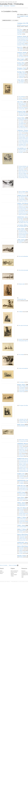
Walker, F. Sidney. (21, 517)
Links (22, 577)
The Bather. (21, 483)
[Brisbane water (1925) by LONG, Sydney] (7, 290)
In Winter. (20, 106)
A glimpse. (21, 98)
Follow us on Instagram (13, 565)
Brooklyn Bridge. (22, 515)
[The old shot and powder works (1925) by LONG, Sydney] (7, 276)
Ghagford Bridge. (22, 76)
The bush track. (22, 520)
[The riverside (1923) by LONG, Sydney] (7, 360)
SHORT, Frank (21, 492)
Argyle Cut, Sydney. (22, 167)
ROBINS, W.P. (20, 474)
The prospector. (22, 387)
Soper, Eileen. (20, 497)
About (1, 5)
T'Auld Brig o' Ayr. (22, 115)
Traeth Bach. (21, 77)
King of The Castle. (22, 103)
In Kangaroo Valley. (23, 422)
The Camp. (21, 547)
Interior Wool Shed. (23, 535)
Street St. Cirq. (21, 69)
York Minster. (21, 512)
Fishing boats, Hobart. (23, 119)
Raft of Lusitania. (22, 495)
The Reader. (19, 31)
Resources (6, 5)
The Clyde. (21, 510)
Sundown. (21, 543)
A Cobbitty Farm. (22, 126)
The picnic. (21, 152)
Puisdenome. (21, 64)
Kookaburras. (21, 241)
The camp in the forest (23, 325)
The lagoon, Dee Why (23, 405)
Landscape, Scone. (23, 419)
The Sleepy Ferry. (22, 230)
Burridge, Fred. (21, 72)
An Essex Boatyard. (22, 234)
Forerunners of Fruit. (21, 32)
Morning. (21, 532)
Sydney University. (22, 214)
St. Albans (21, 311)
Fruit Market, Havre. (22, 144)
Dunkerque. (21, 60)
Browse (1, 573)
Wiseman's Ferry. (22, 192)
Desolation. (21, 218)
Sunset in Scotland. (22, 235)
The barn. (21, 48)
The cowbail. (21, 122)
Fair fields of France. (23, 452)
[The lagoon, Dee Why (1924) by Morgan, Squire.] (7, 411)
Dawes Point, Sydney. (23, 170)
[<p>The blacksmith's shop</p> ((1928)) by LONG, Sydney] (7, 303)
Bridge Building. (22, 504)
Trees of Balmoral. (22, 465)
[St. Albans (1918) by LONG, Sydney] (7, 317)
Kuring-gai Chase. (22, 151)
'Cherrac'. (21, 446)
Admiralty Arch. (22, 445)
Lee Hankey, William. (22, 225)
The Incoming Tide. (22, 237)
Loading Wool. (22, 537)
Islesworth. (21, 476)
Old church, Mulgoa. (22, 173)
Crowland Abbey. (22, 199)
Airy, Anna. (20, 29)
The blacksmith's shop (21, 299)
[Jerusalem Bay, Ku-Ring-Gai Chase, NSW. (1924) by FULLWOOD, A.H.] (7, 183)
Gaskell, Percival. (21, 195)
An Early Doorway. (22, 207)
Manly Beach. (21, 169)
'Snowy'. (20, 133)
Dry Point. (21, 557)
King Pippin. (19, 34)
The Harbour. (21, 382)
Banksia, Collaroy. (22, 464)
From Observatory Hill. (23, 127)
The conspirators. (22, 96)
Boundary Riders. (22, 540)
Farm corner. (21, 82)
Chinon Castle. (22, 450)
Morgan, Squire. (21, 384)
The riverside (21, 354)
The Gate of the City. (23, 487)
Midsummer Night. (22, 112)
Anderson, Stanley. (22, 36)
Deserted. (20, 339)
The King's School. (22, 441)
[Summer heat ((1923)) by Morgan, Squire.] (7, 397)
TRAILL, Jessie (21, 502)
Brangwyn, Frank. (21, 68)
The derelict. (21, 120)
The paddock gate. (22, 123)
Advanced (2, 572)
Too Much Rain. (22, 108)
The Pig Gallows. (22, 210)
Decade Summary (14, 572)
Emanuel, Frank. (21, 111)
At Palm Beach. (22, 388)
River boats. (21, 124)
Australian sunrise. (22, 467)
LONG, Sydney (21, 239)
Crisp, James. (20, 80)
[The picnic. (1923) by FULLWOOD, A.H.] (7, 158)
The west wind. (21, 74)
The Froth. (21, 509)
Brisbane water (22, 284)
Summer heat (21, 391)
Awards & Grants (25, 572)
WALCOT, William (21, 508)
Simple (1, 570)
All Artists (12, 573)
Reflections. (21, 204)
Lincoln (20, 242)
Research (12, 5)
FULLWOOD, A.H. (21, 148)
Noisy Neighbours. (22, 104)
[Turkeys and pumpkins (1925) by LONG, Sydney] (7, 374)
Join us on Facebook (3, 565)
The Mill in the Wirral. (23, 73)
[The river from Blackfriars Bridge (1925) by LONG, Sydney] (7, 262)
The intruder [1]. (22, 81)
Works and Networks (14, 570)
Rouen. (20, 65)
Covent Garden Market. (21, 40)
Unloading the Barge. (23, 231)
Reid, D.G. (20, 47)
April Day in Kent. (22, 493)
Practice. (21, 500)
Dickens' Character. (22, 145)
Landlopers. (21, 55)
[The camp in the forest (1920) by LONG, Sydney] (7, 331)
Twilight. (20, 50)
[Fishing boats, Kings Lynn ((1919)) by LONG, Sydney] (7, 346)
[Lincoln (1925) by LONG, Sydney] (7, 248)
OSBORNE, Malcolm (22, 443)
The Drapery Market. (23, 226)
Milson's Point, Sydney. (23, 176)
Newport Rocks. (22, 530)
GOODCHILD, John (22, 217)
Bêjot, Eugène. (21, 59)
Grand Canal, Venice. (23, 134)
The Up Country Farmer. (23, 131)
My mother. (21, 456)
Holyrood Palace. (22, 454)
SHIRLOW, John (21, 485)
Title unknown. (21, 198)
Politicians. (21, 549)
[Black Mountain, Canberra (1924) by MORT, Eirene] (7, 432)
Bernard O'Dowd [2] (23, 489)
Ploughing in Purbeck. (23, 200)
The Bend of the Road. (23, 213)
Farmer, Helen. (21, 118)
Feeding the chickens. (23, 498)
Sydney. (20, 523)
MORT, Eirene (20, 424)
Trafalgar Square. (22, 53)
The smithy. (21, 219)
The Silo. (21, 553)
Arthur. (20, 453)
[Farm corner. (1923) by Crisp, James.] (7, 88)
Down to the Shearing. (23, 107)
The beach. (21, 481)
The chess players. (21, 43)
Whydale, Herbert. (21, 555)
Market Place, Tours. (23, 449)
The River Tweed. (22, 518)
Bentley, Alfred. (21, 63)
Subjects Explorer (14, 574)
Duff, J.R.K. (20, 101)
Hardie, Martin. (21, 228)
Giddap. (20, 550)
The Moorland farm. (23, 475)
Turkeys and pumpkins (23, 368)
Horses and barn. (22, 135)
